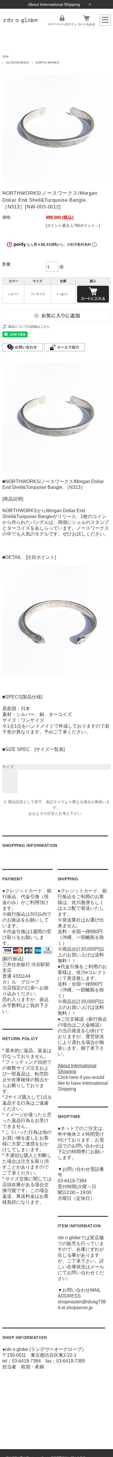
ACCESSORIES (17, 62)
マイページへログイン (62, 24)
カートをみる (86, 24)
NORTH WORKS (47, 62)
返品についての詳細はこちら (29, 326)
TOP (5, 56)
